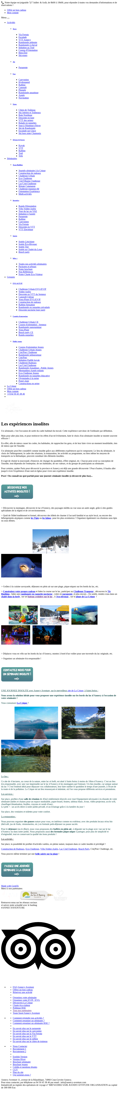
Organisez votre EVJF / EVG (26, 1000)
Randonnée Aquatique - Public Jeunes (36, 368)
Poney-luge (24, 381)
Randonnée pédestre (28, 42)
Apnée (22, 95)
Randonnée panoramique (30, 327)
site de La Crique (75, 690)
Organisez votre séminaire (25, 997)
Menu (4, 17)
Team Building (18, 165)
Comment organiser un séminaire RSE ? (31, 1023)
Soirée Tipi (24, 247)
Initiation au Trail (26, 47)
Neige (15, 104)
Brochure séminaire (22, 1062)
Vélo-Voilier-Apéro (49, 849)
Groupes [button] (11, 277)
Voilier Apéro (25, 291)
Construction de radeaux (30, 173)
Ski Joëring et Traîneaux (30, 112)
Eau (14, 74)
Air (14, 62)
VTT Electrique (26, 229)
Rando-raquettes (26, 335)
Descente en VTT (27, 227)
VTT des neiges (26, 120)
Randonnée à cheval (28, 45)
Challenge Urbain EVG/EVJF (32, 289)
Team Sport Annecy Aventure (26, 1013)
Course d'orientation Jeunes (31, 347)
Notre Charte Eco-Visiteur (31, 274)
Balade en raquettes (27, 123)
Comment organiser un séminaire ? (29, 1020)
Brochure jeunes (20, 1064)
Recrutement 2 (19, 1051)
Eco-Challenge (32, 849)
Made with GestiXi (10, 886)
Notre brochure (26, 269)
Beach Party (83, 849)
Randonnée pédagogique (30, 355)
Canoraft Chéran (26, 297)
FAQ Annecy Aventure (23, 987)
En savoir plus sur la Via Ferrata (27, 1033)
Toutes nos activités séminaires (33, 264)
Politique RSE (19, 1008)
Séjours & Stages (19, 140)
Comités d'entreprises (20, 316)
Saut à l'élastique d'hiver (30, 125)
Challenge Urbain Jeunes (30, 349)
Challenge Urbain (27, 176)
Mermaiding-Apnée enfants (31, 370)
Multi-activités (25, 194)
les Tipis (35, 518)
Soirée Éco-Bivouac (28, 244)
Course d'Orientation (28, 50)
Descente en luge (26, 118)
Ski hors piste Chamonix (30, 133)
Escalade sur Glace (27, 130)
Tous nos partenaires (22, 1010)
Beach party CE (26, 332)
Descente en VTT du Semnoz (32, 294)
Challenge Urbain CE (28, 322)
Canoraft (23, 87)
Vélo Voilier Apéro (27, 208)
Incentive (16, 200)
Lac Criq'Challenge (68, 849)
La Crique (11, 386)
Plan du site (18, 1072)
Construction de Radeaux (12, 849)
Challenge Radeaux (28, 362)
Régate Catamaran (27, 186)
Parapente (23, 67)
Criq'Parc (23, 357)
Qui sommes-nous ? (22, 1075)
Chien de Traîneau (27, 110)
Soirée (15, 236)
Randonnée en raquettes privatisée (34, 307)
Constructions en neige (29, 383)
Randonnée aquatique (28, 92)
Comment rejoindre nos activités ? (28, 1018)
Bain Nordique (25, 115)
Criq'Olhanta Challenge (29, 181)
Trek (21, 156)
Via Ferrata (24, 34)
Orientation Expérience (29, 191)
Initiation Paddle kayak (29, 360)
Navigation (24, 98)
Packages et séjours (27, 266)
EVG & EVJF (17, 283)
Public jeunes (17, 341)
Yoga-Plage (24, 330)
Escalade (23, 37)
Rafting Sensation (27, 304)
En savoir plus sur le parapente (27, 1028)
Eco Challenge (25, 178)
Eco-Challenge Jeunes (29, 373)
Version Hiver (19, 1059)
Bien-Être (23, 53)
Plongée (22, 90)
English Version (20, 1056)
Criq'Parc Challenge (28, 352)
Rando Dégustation (27, 206)
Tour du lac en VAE (28, 211)
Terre (15, 29)
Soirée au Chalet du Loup (30, 249)
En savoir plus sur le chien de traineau (30, 1041)
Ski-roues (23, 55)
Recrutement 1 (19, 1049)
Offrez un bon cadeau (23, 989)
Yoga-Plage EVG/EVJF (30, 299)
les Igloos (46, 518)
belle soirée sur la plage (46, 854)
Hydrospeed (24, 82)
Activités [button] (11, 22)
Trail (21, 153)
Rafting (22, 85)
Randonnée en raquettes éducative (34, 375)
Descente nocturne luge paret (32, 310)
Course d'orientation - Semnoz (32, 324)
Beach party (24, 252)
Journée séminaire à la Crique (32, 170)
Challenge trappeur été (29, 189)
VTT (21, 148)
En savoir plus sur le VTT (25, 1036)
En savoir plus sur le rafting (25, 1039)
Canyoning (24, 79)
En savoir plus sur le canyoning (27, 1031)
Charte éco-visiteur (21, 1005)
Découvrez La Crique (23, 1002)
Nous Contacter (20, 1046)
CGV (15, 1069)
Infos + (15, 258)
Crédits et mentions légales (25, 1067)
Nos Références (26, 272)
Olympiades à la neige (29, 378)
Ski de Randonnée (27, 128)
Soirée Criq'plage (26, 241)
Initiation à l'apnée (27, 214)
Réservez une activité (22, 992)
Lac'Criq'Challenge (27, 183)
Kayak (22, 145)
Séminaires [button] (12, 158)
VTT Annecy (25, 40)
